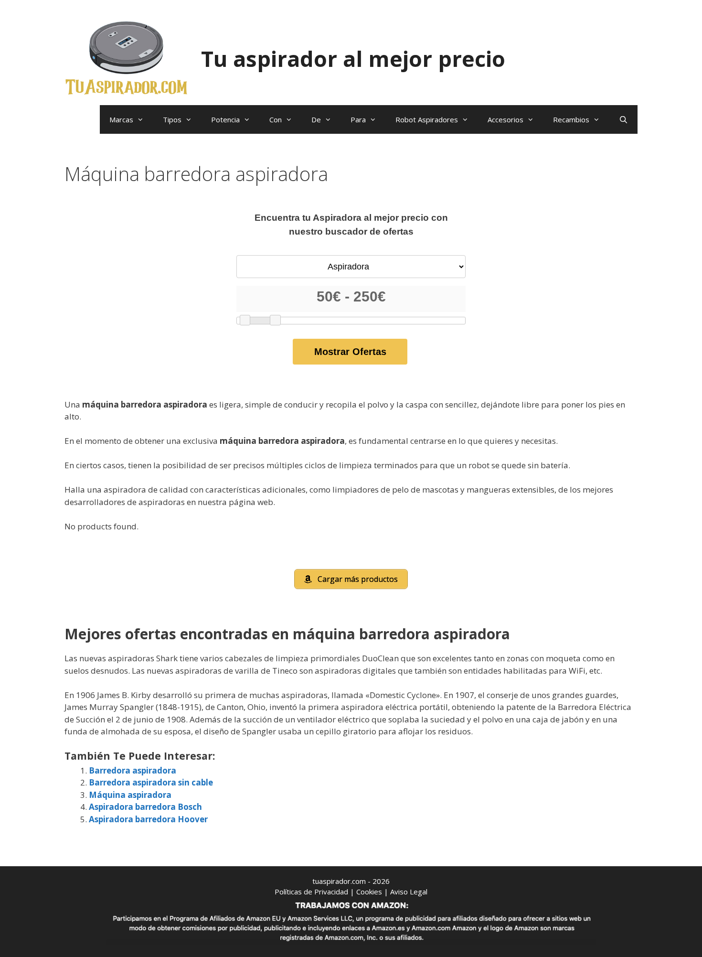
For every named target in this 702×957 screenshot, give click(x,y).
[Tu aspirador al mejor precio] (126, 57)
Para (358, 119)
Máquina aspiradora (130, 794)
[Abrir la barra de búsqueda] (623, 119)
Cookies (369, 891)
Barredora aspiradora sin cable (151, 782)
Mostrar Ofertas (350, 351)
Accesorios (505, 119)
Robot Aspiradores (426, 119)
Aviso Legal (408, 891)
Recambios (571, 119)
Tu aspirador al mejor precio (353, 58)
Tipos (172, 119)
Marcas (121, 119)
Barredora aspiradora (132, 770)
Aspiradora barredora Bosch (145, 806)
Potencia (225, 119)
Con (275, 119)
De (316, 119)
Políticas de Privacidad (311, 891)
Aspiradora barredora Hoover (148, 819)
